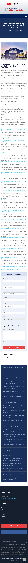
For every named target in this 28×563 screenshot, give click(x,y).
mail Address (6, 291)
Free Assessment (14, 532)
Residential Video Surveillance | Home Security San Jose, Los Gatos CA (14, 449)
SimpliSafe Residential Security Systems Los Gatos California (12, 249)
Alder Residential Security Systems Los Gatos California (13, 151)
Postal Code (5, 304)
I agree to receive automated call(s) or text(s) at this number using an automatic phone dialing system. (14, 342)
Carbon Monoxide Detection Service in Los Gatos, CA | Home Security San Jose (13, 368)
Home (6, 30)
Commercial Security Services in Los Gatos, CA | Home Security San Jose (13, 382)
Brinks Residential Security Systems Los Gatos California (13, 173)
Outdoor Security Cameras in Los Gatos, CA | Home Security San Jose (13, 469)
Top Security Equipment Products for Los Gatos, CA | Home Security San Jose (12, 459)
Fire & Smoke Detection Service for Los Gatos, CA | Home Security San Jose (14, 401)
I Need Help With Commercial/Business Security (13, 326)
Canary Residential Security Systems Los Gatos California (13, 182)
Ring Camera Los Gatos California (10, 268)
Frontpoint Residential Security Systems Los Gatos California (12, 211)
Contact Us (3, 516)
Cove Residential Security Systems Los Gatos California (13, 191)
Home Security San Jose (14, 558)
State (4, 316)
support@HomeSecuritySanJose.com (13, 357)
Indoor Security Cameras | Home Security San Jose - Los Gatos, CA (13, 445)
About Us (3, 509)
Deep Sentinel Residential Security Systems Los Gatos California (13, 200)
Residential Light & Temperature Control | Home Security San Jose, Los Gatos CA (13, 440)
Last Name (5, 284)
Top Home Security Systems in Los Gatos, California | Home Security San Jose (13, 425)
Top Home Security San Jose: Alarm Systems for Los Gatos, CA (13, 372)
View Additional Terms (20, 344)
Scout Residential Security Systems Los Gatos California (13, 238)
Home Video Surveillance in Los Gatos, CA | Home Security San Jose (13, 421)
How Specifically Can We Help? (10, 329)
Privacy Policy (4, 519)
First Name (5, 278)
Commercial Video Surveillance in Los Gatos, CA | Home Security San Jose (14, 396)
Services (3, 514)
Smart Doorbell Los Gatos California (10, 269)
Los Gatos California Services (15, 30)
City (4, 310)
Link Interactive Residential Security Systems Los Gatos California (14, 220)
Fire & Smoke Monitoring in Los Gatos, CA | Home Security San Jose (13, 406)
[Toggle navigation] (26, 15)
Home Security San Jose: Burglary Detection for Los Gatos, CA (14, 377)
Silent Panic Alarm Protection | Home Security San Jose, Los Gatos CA (13, 392)
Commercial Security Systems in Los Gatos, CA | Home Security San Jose (14, 387)
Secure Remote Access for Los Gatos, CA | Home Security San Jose (13, 430)
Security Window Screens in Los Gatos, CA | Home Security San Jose (13, 464)
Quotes (3, 512)
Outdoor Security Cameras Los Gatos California (13, 266)
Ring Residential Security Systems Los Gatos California (12, 229)
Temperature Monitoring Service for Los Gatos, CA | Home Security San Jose (14, 435)
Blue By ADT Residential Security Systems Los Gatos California (13, 162)
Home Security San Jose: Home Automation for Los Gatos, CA (14, 411)
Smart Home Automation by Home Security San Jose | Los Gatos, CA (14, 478)
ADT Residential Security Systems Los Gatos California (12, 140)
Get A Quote (14, 526)
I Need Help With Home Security (11, 323)
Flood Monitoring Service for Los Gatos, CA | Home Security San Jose (13, 416)
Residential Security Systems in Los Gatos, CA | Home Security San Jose (14, 473)
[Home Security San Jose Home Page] (14, 4)
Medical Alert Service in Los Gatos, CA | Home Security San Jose (14, 454)
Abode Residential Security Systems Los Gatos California (13, 130)
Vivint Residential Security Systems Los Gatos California (13, 258)
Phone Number (6, 297)
